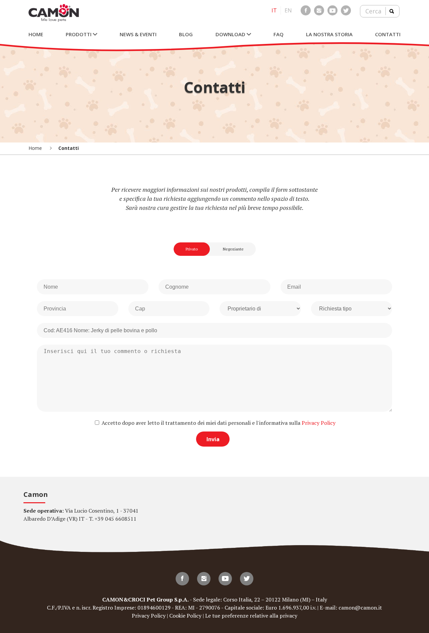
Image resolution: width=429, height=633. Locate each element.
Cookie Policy (185, 615)
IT (274, 10)
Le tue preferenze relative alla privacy (251, 615)
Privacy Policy (318, 422)
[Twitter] (346, 10)
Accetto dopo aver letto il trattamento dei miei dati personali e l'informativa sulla (217, 422)
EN (288, 10)
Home (35, 34)
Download (231, 34)
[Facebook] (306, 10)
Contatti (388, 34)
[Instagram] (319, 10)
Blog (186, 34)
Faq (278, 34)
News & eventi (138, 34)
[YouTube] (332, 10)
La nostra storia (329, 34)
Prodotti (79, 34)
